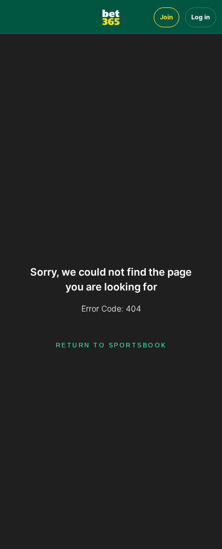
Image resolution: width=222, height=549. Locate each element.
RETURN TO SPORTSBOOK (111, 345)
